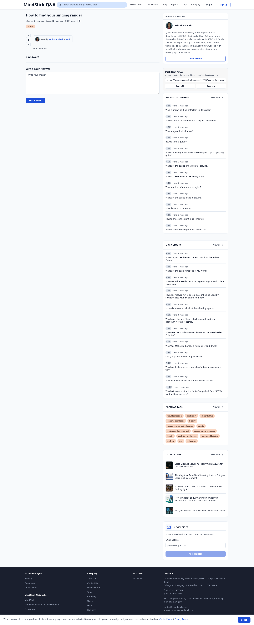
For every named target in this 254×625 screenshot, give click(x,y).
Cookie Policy (165, 619)
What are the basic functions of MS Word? (186, 270)
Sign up (223, 4)
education (191, 441)
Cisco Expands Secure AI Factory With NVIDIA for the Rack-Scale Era (199, 465)
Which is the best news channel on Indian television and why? (193, 368)
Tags (185, 4)
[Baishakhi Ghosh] (37, 39)
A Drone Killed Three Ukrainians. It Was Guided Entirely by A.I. (198, 488)
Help (89, 605)
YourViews (30, 609)
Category (195, 4)
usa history (191, 416)
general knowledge (175, 421)
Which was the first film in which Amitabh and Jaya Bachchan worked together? (190, 320)
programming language (204, 431)
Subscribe (197, 553)
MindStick (29, 600)
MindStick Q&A (39, 4)
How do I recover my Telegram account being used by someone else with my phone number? (192, 296)
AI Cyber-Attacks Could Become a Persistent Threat (200, 510)
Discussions (136, 4)
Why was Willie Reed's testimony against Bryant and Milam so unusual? (195, 283)
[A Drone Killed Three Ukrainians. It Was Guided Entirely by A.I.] (169, 488)
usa (180, 441)
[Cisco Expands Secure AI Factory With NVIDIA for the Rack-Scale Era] (169, 465)
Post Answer (35, 100)
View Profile (195, 58)
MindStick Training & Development (42, 604)
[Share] (79, 21)
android (170, 441)
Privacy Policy (181, 619)
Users (90, 601)
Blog (165, 4)
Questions (30, 583)
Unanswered (152, 4)
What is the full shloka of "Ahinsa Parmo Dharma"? (190, 380)
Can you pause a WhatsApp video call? (184, 356)
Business (91, 610)
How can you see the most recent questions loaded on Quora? (192, 259)
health (170, 436)
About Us (91, 578)
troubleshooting (174, 416)
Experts (174, 4)
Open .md (211, 86)
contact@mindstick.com (175, 607)
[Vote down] (28, 44)
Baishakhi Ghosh (56, 39)
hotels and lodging (210, 436)
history (192, 421)
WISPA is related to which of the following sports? (190, 308)
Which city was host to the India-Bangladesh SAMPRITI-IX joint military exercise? (194, 392)
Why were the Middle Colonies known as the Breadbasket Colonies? (194, 334)
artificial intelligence (187, 436)
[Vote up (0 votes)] (28, 35)
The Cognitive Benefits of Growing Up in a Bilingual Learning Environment (200, 476)
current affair (207, 416)
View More (215, 97)
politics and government (178, 431)
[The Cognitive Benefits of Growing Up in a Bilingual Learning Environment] (169, 476)
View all (216, 245)
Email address (172, 539)
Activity (28, 578)
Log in (209, 4)
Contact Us (92, 583)
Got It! (244, 619)
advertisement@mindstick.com (179, 610)
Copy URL (180, 86)
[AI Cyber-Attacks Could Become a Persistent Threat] (169, 510)
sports (201, 426)
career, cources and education (180, 426)
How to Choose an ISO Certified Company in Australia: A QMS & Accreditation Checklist (196, 499)
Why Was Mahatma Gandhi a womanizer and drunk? (191, 345)
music (30, 26)
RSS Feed (137, 578)
